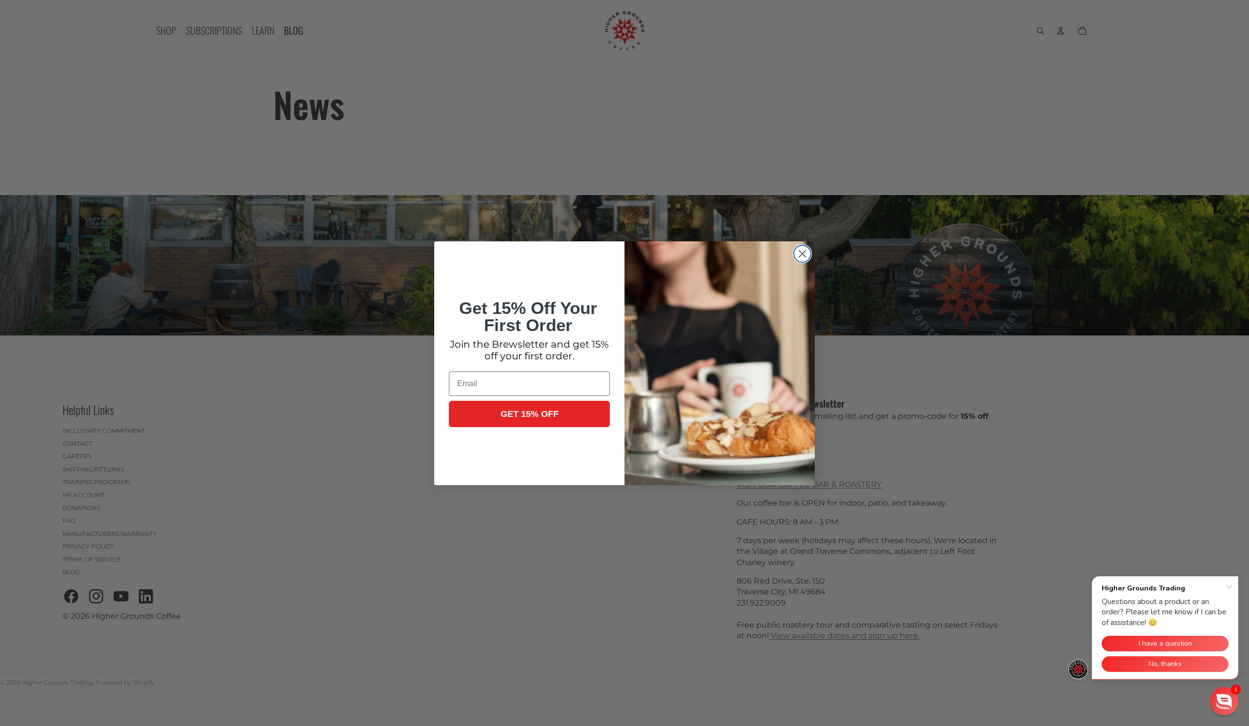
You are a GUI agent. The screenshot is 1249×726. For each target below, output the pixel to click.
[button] (1224, 701)
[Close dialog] (802, 253)
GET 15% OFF (530, 414)
